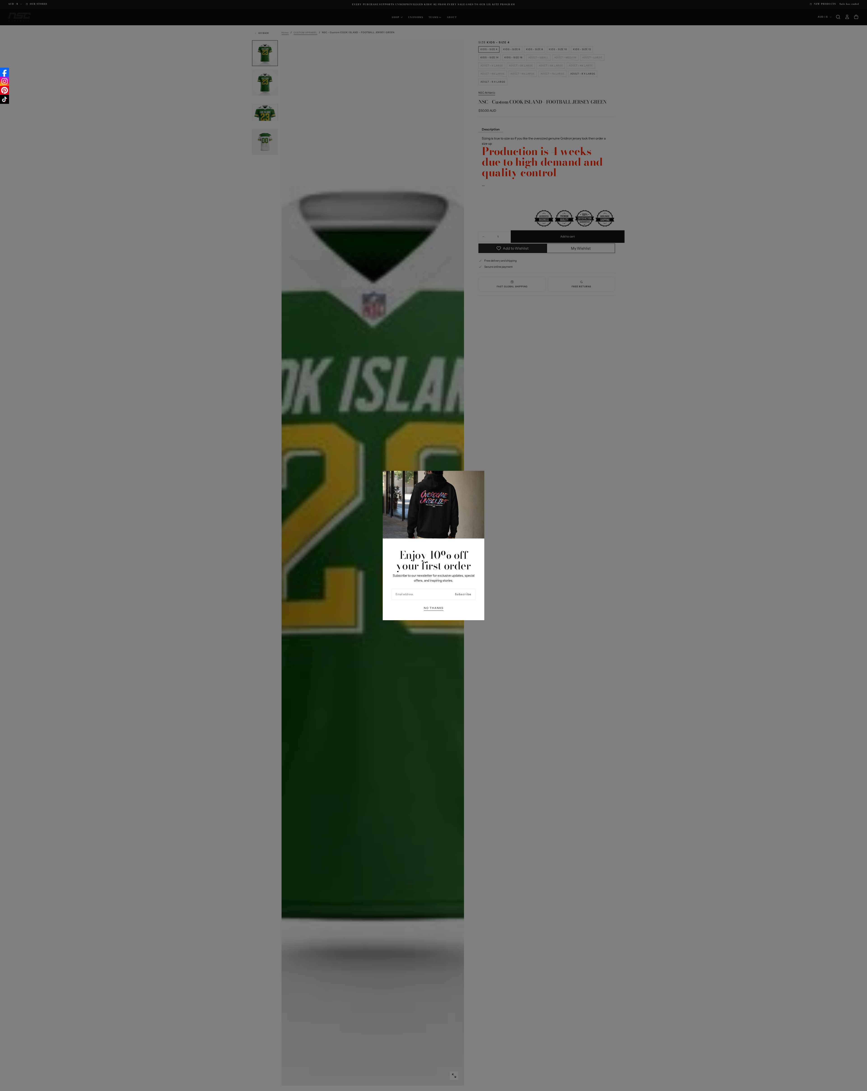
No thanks (433, 608)
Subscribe (463, 594)
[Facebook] (4, 72)
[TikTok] (4, 99)
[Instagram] (4, 81)
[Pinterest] (4, 90)
